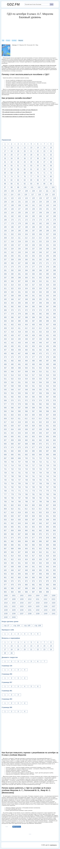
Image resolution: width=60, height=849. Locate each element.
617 (5, 422)
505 (5, 372)
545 (5, 390)
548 (26, 390)
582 (40, 404)
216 (54, 238)
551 (47, 390)
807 (47, 505)
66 (11, 173)
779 (19, 494)
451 (19, 346)
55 (44, 166)
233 (5, 249)
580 (26, 404)
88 (51, 180)
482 (12, 361)
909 (33, 552)
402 (12, 325)
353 (5, 303)
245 (33, 252)
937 (5, 567)
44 (25, 162)
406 (40, 325)
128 (54, 198)
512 (54, 372)
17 (5, 151)
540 (26, 386)
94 (38, 184)
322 (12, 288)
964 (26, 577)
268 (26, 263)
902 (40, 549)
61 (31, 169)
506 (12, 372)
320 (54, 285)
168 (54, 216)
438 (40, 339)
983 (47, 585)
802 (12, 505)
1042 (6, 617)
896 (54, 545)
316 (26, 285)
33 (5, 158)
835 (19, 520)
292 (26, 274)
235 (19, 249)
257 (5, 260)
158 (40, 213)
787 (19, 498)
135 (47, 202)
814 (40, 509)
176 (54, 220)
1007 (6, 599)
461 (33, 350)
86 (38, 180)
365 (33, 306)
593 (5, 411)
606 (40, 415)
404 (26, 325)
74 (11, 176)
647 (47, 433)
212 (26, 238)
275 (19, 267)
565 (33, 397)
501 (33, 368)
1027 (53, 606)
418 (12, 332)
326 (40, 288)
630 (40, 426)
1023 (22, 606)
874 (12, 538)
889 (5, 545)
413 (33, 328)
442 (12, 343)
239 (47, 249)
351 (47, 299)
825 (5, 516)
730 (12, 473)
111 (47, 191)
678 (40, 447)
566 (40, 397)
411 (19, 328)
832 (54, 516)
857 (5, 530)
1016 (22, 603)
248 (54, 252)
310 (40, 281)
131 (19, 202)
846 (40, 523)
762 (12, 487)
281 (5, 270)
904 (54, 549)
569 (5, 400)
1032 (37, 610)
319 (47, 285)
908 (26, 552)
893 (33, 545)
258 (12, 260)
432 (54, 335)
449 (5, 346)
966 (40, 577)
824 (54, 512)
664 (54, 440)
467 (19, 353)
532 (26, 382)
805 (33, 505)
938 (12, 567)
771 (19, 491)
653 (33, 437)
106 (12, 191)
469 (33, 353)
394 (12, 321)
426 (12, 335)
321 (5, 288)
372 (26, 310)
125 (33, 198)
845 (33, 523)
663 (47, 440)
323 (19, 288)
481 (5, 361)
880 (54, 538)
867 (19, 534)
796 (26, 502)
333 (33, 292)
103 (46, 187)
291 (19, 274)
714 (12, 465)
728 (54, 469)
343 (47, 296)
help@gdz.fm (53, 845)
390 (40, 317)
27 (18, 155)
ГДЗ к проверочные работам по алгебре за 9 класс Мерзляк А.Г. (18, 116)
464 (54, 350)
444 (26, 343)
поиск (51, 4)
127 (47, 198)
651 (19, 437)
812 (26, 509)
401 (5, 325)
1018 (37, 603)
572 (26, 400)
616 (54, 418)
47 (44, 162)
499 (19, 368)
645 (33, 433)
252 (26, 256)
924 (26, 559)
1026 (45, 606)
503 (47, 368)
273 (5, 267)
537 (5, 386)
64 (51, 169)
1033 (45, 610)
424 (54, 332)
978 (12, 585)
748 (26, 480)
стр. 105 (27, 626)
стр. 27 (6, 626)
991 (47, 588)
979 (19, 585)
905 (5, 552)
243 (19, 252)
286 (40, 270)
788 (26, 498)
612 (26, 418)
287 (47, 270)
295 (47, 274)
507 (19, 372)
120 (53, 194)
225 (5, 245)
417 (5, 332)
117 (32, 194)
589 (33, 408)
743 (47, 476)
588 (26, 408)
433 (5, 339)
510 (40, 372)
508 (26, 372)
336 (54, 292)
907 (19, 552)
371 (19, 310)
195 (19, 231)
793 (5, 502)
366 (40, 306)
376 (54, 310)
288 (54, 270)
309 (33, 281)
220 (26, 241)
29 (31, 155)
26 (11, 155)
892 (26, 545)
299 (19, 278)
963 (19, 577)
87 (44, 180)
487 (47, 361)
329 (5, 292)
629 (33, 426)
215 (47, 238)
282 (12, 270)
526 (40, 379)
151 (47, 209)
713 (5, 465)
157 (33, 213)
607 (47, 415)
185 (5, 227)
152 (54, 209)
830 (40, 516)
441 (5, 343)
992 (54, 588)
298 (12, 278)
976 (54, 581)
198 (40, 231)
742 (40, 476)
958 (40, 574)
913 (5, 556)
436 (26, 339)
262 (40, 260)
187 (19, 227)
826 (12, 516)
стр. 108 (38, 626)
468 (26, 353)
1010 (29, 599)
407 (47, 325)
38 (38, 158)
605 (33, 415)
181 (33, 223)
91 (18, 184)
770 (12, 491)
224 (54, 241)
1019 (45, 603)
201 (5, 234)
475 (19, 357)
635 (19, 429)
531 (19, 382)
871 (47, 534)
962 (12, 577)
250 (12, 256)
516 (26, 375)
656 (54, 437)
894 (40, 545)
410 (12, 328)
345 (5, 299)
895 (47, 545)
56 (51, 166)
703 (47, 458)
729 (5, 473)
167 (47, 216)
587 (19, 408)
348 (26, 299)
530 (12, 382)
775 (47, 491)
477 (33, 357)
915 (19, 556)
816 (54, 509)
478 (40, 357)
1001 (14, 595)
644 (26, 433)
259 (19, 260)
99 (18, 187)
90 (11, 184)
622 (40, 422)
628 (26, 426)
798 (40, 502)
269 (33, 263)
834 (12, 520)
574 (40, 400)
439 (47, 339)
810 (12, 509)
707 (19, 462)
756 (26, 484)
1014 (6, 603)
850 (12, 527)
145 (5, 209)
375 (47, 310)
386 (12, 317)
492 (26, 364)
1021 (6, 606)
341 (33, 296)
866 (12, 534)
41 (5, 162)
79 (44, 176)
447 (47, 343)
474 (12, 357)
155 (19, 213)
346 (12, 299)
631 (47, 426)
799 (47, 502)
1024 (29, 606)
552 (54, 390)
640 (54, 429)
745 (5, 480)
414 (40, 328)
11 (18, 148)
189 (33, 227)
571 (19, 400)
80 (51, 176)
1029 (14, 610)
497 (5, 368)
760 (54, 484)
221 (33, 241)
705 (5, 462)
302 (40, 278)
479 (47, 357)
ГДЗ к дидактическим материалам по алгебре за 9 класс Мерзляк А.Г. (20, 109)
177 (5, 223)
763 (19, 487)
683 (19, 451)
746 (12, 480)
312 (54, 281)
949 (33, 570)
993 (5, 592)
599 (47, 411)
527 (47, 379)
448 (54, 343)
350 (40, 299)
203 (19, 234)
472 (54, 353)
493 (33, 364)
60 (25, 169)
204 (26, 234)
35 (18, 158)
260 (26, 260)
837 (33, 520)
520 (54, 375)
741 (33, 476)
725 (33, 469)
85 (31, 180)
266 (12, 263)
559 (47, 393)
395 (19, 321)
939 (19, 567)
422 (40, 332)
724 (26, 469)
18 (11, 151)
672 (54, 444)
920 (54, 556)
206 (40, 234)
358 (40, 303)
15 (44, 148)
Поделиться (17, 826)
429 (33, 335)
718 (40, 465)
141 (33, 205)
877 (33, 538)
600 (54, 411)
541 (33, 386)
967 (47, 577)
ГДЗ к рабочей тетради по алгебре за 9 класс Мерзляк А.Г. (17, 112)
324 (26, 288)
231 (47, 245)
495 (47, 364)
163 (19, 216)
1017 (29, 603)
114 (12, 194)
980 (26, 585)
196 (26, 231)
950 (40, 570)
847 (47, 523)
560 (54, 393)
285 (33, 270)
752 (54, 480)
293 (33, 274)
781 (33, 494)
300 (26, 278)
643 (19, 433)
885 (33, 541)
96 (51, 184)
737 (5, 476)
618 (12, 422)
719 (47, 465)
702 (40, 458)
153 (5, 213)
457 (5, 350)
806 (40, 505)
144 (54, 205)
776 (54, 491)
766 (40, 487)
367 (47, 306)
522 (12, 379)
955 (19, 574)
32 (51, 155)
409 (5, 328)
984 (54, 585)
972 (26, 581)
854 (40, 527)
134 (40, 202)
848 (54, 523)
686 (40, 451)
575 (47, 400)
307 (19, 281)
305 (5, 281)
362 (12, 306)
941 (33, 567)
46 (38, 162)
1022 (14, 606)
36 (25, 158)
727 (47, 469)
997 (33, 592)
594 (12, 411)
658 (12, 440)
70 (38, 173)
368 (54, 306)
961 (5, 577)
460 (26, 350)
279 (47, 267)
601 (5, 415)
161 (5, 216)
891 (19, 545)
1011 (37, 599)
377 (5, 314)
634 (12, 429)
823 (47, 512)
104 (53, 187)
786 (12, 498)
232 (54, 245)
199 (47, 231)
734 (40, 473)
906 (12, 552)
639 (47, 429)
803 (19, 505)
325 (33, 288)
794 (12, 502)
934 (40, 563)
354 (12, 303)
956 (26, 574)
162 (12, 216)
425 (5, 335)
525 (33, 379)
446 (40, 343)
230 (40, 245)
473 (5, 357)
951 (47, 570)
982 (40, 585)
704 (54, 458)
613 (33, 418)
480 (54, 357)
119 (46, 194)
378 (12, 314)
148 (26, 209)
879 (47, 538)
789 (33, 498)
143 (47, 205)
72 (51, 173)
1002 (22, 595)
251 (19, 256)
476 (26, 357)
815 (47, 509)
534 (40, 382)
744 (54, 476)
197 (33, 231)
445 (33, 343)
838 (40, 520)
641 (5, 433)
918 (40, 556)
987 (19, 588)
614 (40, 418)
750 (40, 480)
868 (26, 534)
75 (18, 176)
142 (40, 205)
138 (12, 205)
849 (5, 527)
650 (12, 437)
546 (12, 390)
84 (25, 180)
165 (33, 216)
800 (54, 502)
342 (40, 296)
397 (33, 321)
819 (19, 512)
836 (26, 520)
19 (18, 151)
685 (33, 451)
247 (47, 252)
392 (54, 317)
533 (33, 382)
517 (33, 375)
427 (19, 335)
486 (40, 361)
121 (5, 198)
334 (40, 292)
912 (54, 552)
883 (19, 541)
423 (47, 332)
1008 (14, 599)
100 (25, 187)
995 (19, 592)
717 (33, 465)
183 (47, 223)
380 (26, 314)
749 (33, 480)
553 (5, 393)
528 (54, 379)
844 (26, 523)
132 (26, 202)
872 (54, 534)
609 (5, 418)
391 (47, 317)
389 (33, 317)
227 (19, 245)
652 (26, 437)
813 (33, 509)
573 (33, 400)
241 (5, 252)
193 (5, 231)
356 (26, 303)
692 (26, 455)
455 (47, 346)
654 (40, 437)
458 (12, 350)
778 (12, 494)
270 (40, 263)
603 (19, 415)
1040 (45, 614)
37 (31, 158)
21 (31, 151)
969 (5, 581)
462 (40, 350)
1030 (22, 610)
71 (44, 173)
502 (40, 368)
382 (40, 314)
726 (40, 469)
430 (40, 335)
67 (18, 173)
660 (26, 440)
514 (12, 375)
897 (5, 549)
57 (5, 169)
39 (44, 158)
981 (33, 585)
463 (47, 350)
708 (26, 462)
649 (5, 437)
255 (47, 256)
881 (5, 541)
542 (40, 386)
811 (19, 509)
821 (33, 512)
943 (47, 567)
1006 (53, 595)
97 (5, 187)
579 (19, 404)
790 (40, 498)
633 (5, 429)
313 (5, 285)
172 (26, 220)
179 (19, 223)
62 (38, 169)
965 (33, 577)
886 (40, 541)
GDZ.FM (13, 4)
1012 (45, 599)
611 (19, 418)
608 (54, 415)
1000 (6, 595)
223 (47, 241)
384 (54, 314)
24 (51, 151)
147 (19, 209)
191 (47, 227)
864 (54, 530)
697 (5, 458)
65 (5, 173)
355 (19, 303)
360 (54, 303)
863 (47, 530)
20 (25, 151)
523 (19, 379)
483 (19, 361)
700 (26, 458)
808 (54, 505)
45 (31, 162)
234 (12, 249)
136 (54, 202)
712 (54, 462)
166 (40, 216)
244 (26, 252)
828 (26, 516)
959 (47, 574)
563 (19, 397)
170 (12, 220)
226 (12, 245)
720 (54, 465)
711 (47, 462)
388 (26, 317)
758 (40, 484)
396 (26, 321)
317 (33, 285)
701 (33, 458)
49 (5, 166)
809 (5, 509)
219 (19, 241)
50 (11, 166)
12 (25, 148)
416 (54, 328)
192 (54, 227)
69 (31, 173)
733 (33, 473)
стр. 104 (16, 626)
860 (26, 530)
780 (26, 494)
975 (47, 581)
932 (26, 563)
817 (5, 512)
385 (5, 317)
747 (19, 480)
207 (47, 234)
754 (12, 484)
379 (19, 314)
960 (54, 574)
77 (31, 176)
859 (19, 530)
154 (12, 213)
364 (26, 306)
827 (19, 516)
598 (40, 411)
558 (40, 393)
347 (19, 299)
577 (5, 404)
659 (19, 440)
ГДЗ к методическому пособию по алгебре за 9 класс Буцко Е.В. (18, 114)
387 (19, 317)
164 (26, 216)
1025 (37, 606)
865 (5, 534)
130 (12, 202)
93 (31, 184)
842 (12, 523)
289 (5, 274)
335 (47, 292)
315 (19, 285)
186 (12, 227)
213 (33, 238)
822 (40, 512)
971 (19, 581)
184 (54, 223)
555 (19, 393)
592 (54, 408)
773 (33, 491)
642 (12, 433)
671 (47, 444)
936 (54, 563)
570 (12, 400)
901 (33, 549)
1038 (29, 614)
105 (5, 191)
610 (12, 418)
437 (33, 339)
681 (5, 451)
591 (47, 408)
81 (5, 180)
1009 (22, 599)
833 (5, 520)
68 (25, 173)
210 (12, 238)
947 (19, 570)
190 (40, 227)
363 (19, 306)
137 (5, 205)
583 (47, 404)
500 (26, 368)
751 (47, 480)
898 (12, 549)
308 (26, 281)
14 (38, 148)
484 (26, 361)
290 (12, 274)
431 (47, 335)
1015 (14, 603)
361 (5, 306)
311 (47, 281)
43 (18, 162)
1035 (6, 614)
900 (26, 549)
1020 (53, 603)
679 (47, 447)
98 (11, 187)
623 (47, 422)
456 (54, 346)
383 (47, 314)
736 (54, 473)
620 (26, 422)
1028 (6, 610)
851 (19, 527)
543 (47, 386)
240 (54, 249)
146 (12, 209)
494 (40, 364)
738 (12, 476)
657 (5, 440)
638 (40, 429)
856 (54, 527)
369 (5, 310)
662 (40, 440)
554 (12, 393)
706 (12, 462)
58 (11, 169)
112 (54, 191)
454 (40, 346)
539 (19, 386)
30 (38, 155)
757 (33, 484)
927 (47, 559)
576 (54, 400)
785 (5, 498)
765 (33, 487)
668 (26, 444)
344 (54, 296)
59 (18, 169)
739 (19, 476)
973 (33, 581)
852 (26, 527)
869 (33, 534)
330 (12, 292)
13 (31, 148)
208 (54, 234)
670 (40, 444)
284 (26, 270)
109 (33, 191)
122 (12, 198)
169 (5, 220)
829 (33, 516)
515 (19, 375)
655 (47, 437)
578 (12, 404)
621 (33, 422)
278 (40, 267)
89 (5, 184)
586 (12, 408)
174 (40, 220)
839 (47, 520)
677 (33, 447)
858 (12, 530)
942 (40, 567)
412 (26, 328)
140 (26, 205)
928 (54, 559)
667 (19, 444)
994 (12, 592)
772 (26, 491)
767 (47, 487)
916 (26, 556)
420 (26, 332)
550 (40, 390)
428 (26, 335)
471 (47, 353)
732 (26, 473)
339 (19, 296)
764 (26, 487)
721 (5, 469)
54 (38, 166)
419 (19, 332)
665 (5, 444)
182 (40, 223)
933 (33, 563)
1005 (45, 595)
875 (19, 538)
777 (5, 494)
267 (19, 263)
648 (54, 433)
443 (19, 343)
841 (5, 523)
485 (33, 361)
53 (31, 166)
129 (5, 202)
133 (33, 202)
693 (33, 455)
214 (40, 238)
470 (40, 353)
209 (5, 238)
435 (19, 339)
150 (40, 209)
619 (19, 422)
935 (47, 563)
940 (26, 567)
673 (5, 447)
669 (33, 444)
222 (40, 241)
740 (26, 476)
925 (33, 559)
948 (26, 570)
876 (26, 538)
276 (26, 267)
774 (40, 491)
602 (12, 415)
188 (26, 227)
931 (19, 563)
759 (47, 484)
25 (5, 155)
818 (12, 512)
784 (54, 494)
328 (54, 288)
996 (26, 592)
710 (40, 462)
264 (54, 260)
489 (5, 364)
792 (54, 498)
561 (5, 397)
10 (11, 148)
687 (47, 451)
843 (19, 523)
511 (47, 372)
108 (26, 191)
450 (12, 346)
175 (47, 220)
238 (40, 249)
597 (33, 411)
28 (25, 155)
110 (40, 191)
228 (26, 245)
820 (26, 512)
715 (19, 465)
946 (12, 570)
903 (47, 549)
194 (12, 231)
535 (47, 382)
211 (19, 238)
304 (54, 278)
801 (5, 505)
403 (19, 325)
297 (5, 278)
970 (12, 581)
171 (19, 220)
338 (12, 296)
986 (12, 588)
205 (33, 234)
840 (54, 520)
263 (47, 260)
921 (5, 559)
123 (19, 198)
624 (54, 422)
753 (5, 484)
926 (40, 559)
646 (40, 433)
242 (12, 252)
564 (26, 397)
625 (5, 426)
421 (33, 332)
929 (5, 563)
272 (54, 263)
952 (54, 570)
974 (40, 581)
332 (26, 292)
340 (26, 296)
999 (47, 592)
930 (12, 563)
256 (54, 256)
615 (47, 418)
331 (19, 292)
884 (26, 541)
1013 (53, 599)
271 (47, 263)
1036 (14, 614)
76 (25, 176)
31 (44, 155)
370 (12, 310)
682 (12, 451)
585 (5, 408)
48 (51, 162)
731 (19, 473)
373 (33, 310)
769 (5, 491)
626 (12, 426)
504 (54, 368)
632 (54, 426)
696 (54, 455)
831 (47, 516)
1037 (22, 614)
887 (47, 541)
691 (19, 455)
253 (33, 256)
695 (47, 455)
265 (5, 263)
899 (19, 549)
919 (47, 556)
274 (12, 267)
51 (18, 166)
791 (47, 498)
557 (33, 393)
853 (33, 527)
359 (47, 303)
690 (12, 455)
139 (19, 205)
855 (47, 527)
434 (12, 339)
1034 (53, 610)
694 (40, 455)
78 (38, 176)
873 (5, 538)
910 (40, 552)
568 (54, 397)
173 (33, 220)
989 (33, 588)
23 (44, 151)
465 (5, 353)
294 (40, 274)
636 (26, 429)
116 (25, 194)
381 (33, 314)
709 (33, 462)
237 (33, 249)
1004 (37, 595)
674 (12, 447)
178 (12, 223)
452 (26, 346)
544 (54, 386)
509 (33, 372)
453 (33, 346)
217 (5, 241)
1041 (53, 614)
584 (54, 404)
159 (47, 213)
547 (19, 390)
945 (5, 570)
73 (5, 176)
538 (12, 386)
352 (54, 299)
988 (26, 588)
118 (39, 194)
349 (33, 299)
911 (47, 552)
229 (33, 245)
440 (54, 339)
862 (40, 530)
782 (40, 494)
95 (44, 184)
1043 (14, 617)
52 (25, 166)
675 (19, 447)
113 (5, 194)
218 (12, 241)
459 (19, 350)
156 (26, 213)
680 (54, 447)
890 (12, 545)
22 (38, 151)
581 (33, 404)
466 (12, 353)
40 (51, 158)
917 (33, 556)
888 (54, 541)
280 (54, 267)
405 (33, 325)
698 (12, 458)
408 (54, 325)
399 (47, 321)
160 (54, 213)
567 (47, 397)
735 (47, 473)
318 (40, 285)
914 (12, 556)
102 (39, 187)
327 (47, 288)
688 (54, 451)
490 (12, 364)
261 (33, 260)
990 (40, 588)
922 (12, 559)
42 (11, 162)
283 (19, 270)
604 (26, 415)
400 (54, 321)
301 (33, 278)
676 (26, 447)
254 (40, 256)
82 (11, 180)
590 (40, 408)
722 (12, 469)
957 (33, 574)
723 (19, 469)
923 (19, 559)
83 (18, 180)
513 (5, 375)
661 (33, 440)
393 (5, 321)
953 (5, 574)
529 (5, 382)
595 (19, 411)
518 (40, 375)
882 (12, 541)
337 (5, 296)
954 (12, 574)
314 (12, 285)
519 (47, 375)
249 (5, 256)
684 (26, 451)
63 (44, 169)
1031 (29, 610)
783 (47, 494)
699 (19, 458)
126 (40, 198)
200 (54, 231)
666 (12, 444)
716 (26, 465)
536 (54, 382)
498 (12, 368)
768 (54, 487)
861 (33, 530)
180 (26, 223)
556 (26, 393)
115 (19, 194)
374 (40, 310)
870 (40, 534)
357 (33, 303)
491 (19, 364)
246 (40, 252)
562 (12, 397)
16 (51, 148)
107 (19, 191)
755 (19, 484)
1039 (37, 614)
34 (11, 158)
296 (54, 274)
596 (26, 411)
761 (5, 487)
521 (5, 379)
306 (12, 281)
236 (26, 249)
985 (5, 588)
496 (54, 364)
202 (12, 234)
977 (5, 585)
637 (33, 429)
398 (40, 321)
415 (47, 328)
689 (5, 455)
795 (19, 502)
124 (26, 198)
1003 (29, 595)
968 (54, 577)
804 (26, 505)
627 (19, 426)
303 (47, 278)
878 (40, 538)
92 (25, 184)
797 (33, 502)
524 (26, 379)
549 (33, 390)
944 (54, 567)
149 (33, 209)
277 (33, 267)
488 (54, 361)
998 (40, 592)
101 (32, 187)
